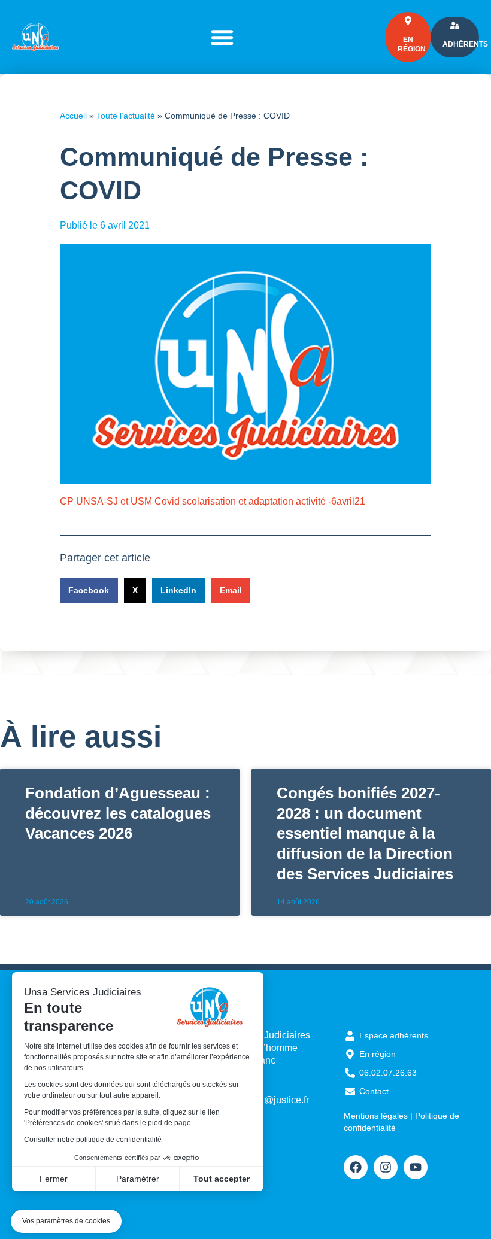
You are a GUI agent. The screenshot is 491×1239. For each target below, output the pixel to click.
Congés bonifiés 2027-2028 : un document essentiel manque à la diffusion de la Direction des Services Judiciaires (365, 833)
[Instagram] (386, 1167)
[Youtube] (416, 1167)
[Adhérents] (454, 25)
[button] (66, 1221)
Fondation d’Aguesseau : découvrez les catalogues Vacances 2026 (118, 813)
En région (412, 44)
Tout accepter (221, 1178)
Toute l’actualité (125, 115)
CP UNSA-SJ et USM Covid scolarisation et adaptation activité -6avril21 (212, 501)
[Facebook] (356, 1167)
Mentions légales (376, 1115)
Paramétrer (137, 1178)
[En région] (408, 20)
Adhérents (465, 44)
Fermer (54, 1178)
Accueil (73, 115)
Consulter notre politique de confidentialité (93, 1139)
